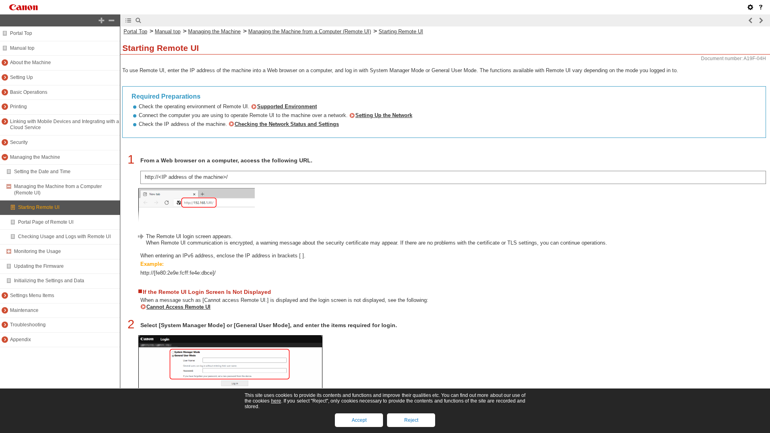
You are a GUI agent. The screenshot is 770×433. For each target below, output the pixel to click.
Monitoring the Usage (37, 251)
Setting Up (21, 77)
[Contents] (128, 20)
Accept (359, 420)
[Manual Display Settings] (750, 7)
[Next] (760, 20)
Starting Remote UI (38, 207)
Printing (18, 106)
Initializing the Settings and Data (49, 280)
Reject (411, 420)
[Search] (138, 20)
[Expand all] (101, 20)
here (276, 401)
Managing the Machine (35, 157)
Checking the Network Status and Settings (287, 124)
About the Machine (30, 62)
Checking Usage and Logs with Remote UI (64, 236)
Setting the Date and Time (42, 171)
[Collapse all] (111, 20)
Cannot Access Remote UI (178, 307)
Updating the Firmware (39, 266)
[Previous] (750, 20)
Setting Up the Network (383, 115)
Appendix (20, 339)
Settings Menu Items (32, 295)
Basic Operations (28, 92)
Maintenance (24, 310)
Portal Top (21, 33)
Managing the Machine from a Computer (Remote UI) (309, 31)
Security (19, 142)
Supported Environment (287, 106)
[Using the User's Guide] (760, 7)
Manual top (22, 48)
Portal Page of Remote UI (45, 222)
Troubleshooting (28, 325)
